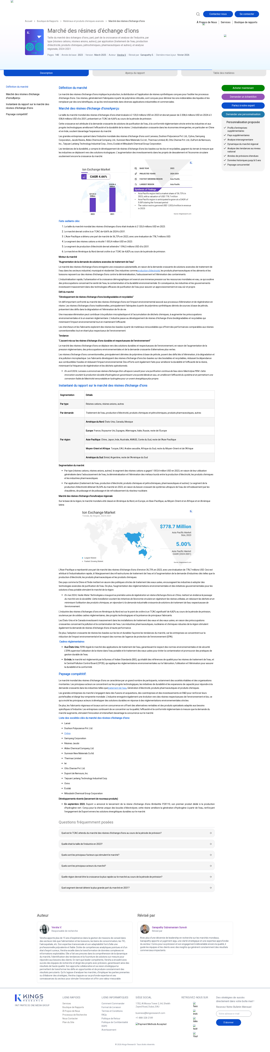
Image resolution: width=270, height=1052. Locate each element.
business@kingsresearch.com (150, 1013)
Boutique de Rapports (73, 1007)
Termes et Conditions (112, 1011)
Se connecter (247, 14)
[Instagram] (195, 1012)
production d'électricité (148, 270)
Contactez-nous (218, 14)
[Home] (24, 13)
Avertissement (109, 1030)
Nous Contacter (70, 1018)
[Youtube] (195, 1035)
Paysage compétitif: (17, 114)
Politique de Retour (111, 1018)
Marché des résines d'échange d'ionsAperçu (23, 96)
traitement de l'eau (117, 688)
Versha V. (121, 55)
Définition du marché (17, 86)
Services (225, 22)
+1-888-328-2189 (144, 1017)
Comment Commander (113, 1003)
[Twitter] (195, 1027)
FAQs (104, 1015)
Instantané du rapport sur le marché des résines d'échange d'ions (27, 106)
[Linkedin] (195, 1020)
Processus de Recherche (74, 1015)
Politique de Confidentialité (115, 1022)
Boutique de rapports (245, 22)
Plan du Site (68, 1022)
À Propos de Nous (207, 22)
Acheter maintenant (243, 88)
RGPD (104, 1026)
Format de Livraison (111, 1007)
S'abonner (228, 1022)
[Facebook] (195, 1005)
